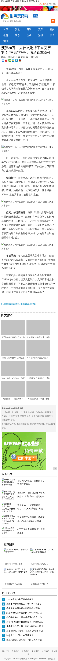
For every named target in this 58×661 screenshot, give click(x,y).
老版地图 (35, 651)
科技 (52, 29)
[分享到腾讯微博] (16, 60)
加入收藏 (43, 4)
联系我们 (25, 651)
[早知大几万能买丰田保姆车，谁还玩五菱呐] (8, 485)
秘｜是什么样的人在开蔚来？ (19, 635)
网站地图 (52, 4)
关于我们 (15, 651)
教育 (5, 35)
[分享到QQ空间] (13, 60)
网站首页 (5, 651)
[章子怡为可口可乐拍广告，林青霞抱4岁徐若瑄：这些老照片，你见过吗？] (13, 335)
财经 (29, 29)
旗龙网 (33, 304)
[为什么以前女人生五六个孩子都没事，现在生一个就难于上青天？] (38, 355)
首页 (5, 29)
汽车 (40, 29)
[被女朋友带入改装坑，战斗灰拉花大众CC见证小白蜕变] (8, 523)
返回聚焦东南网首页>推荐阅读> (15, 304)
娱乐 (17, 35)
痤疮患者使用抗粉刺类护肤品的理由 (23, 608)
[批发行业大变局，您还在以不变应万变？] (16, 552)
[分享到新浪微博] (6, 60)
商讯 (5, 41)
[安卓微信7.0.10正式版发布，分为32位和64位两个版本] (16, 572)
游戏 (40, 35)
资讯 (35, 16)
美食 (52, 35)
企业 (29, 35)
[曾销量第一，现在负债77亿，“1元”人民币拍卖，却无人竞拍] (13, 396)
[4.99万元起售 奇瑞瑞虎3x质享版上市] (8, 533)
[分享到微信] (9, 60)
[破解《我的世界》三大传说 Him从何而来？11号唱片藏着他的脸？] (13, 355)
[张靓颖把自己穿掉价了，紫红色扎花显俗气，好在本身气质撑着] (38, 376)
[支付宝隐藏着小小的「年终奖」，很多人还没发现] (38, 396)
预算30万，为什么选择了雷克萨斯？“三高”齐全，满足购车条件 (30, 496)
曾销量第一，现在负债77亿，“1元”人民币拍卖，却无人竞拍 (30, 508)
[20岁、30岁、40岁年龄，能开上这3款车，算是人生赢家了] (13, 376)
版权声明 (45, 651)
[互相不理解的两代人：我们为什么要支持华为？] (42, 552)
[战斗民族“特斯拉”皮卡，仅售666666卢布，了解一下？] (38, 335)
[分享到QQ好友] (20, 60)
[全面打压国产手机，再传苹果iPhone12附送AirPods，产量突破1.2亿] (42, 574)
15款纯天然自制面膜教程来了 (19, 599)
